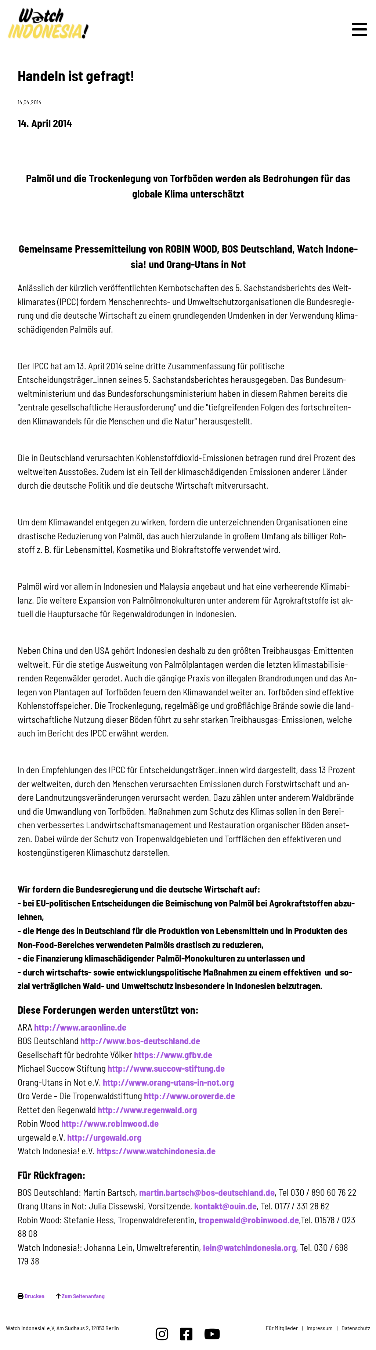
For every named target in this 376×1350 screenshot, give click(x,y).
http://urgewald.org (104, 1137)
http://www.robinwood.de (110, 1123)
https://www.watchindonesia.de (156, 1150)
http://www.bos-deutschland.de (140, 1040)
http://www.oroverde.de (189, 1095)
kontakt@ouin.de (225, 1205)
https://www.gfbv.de (173, 1054)
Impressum (320, 1327)
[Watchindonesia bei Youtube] (212, 1333)
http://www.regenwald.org (147, 1109)
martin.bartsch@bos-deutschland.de (207, 1192)
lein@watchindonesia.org (249, 1247)
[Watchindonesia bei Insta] (162, 1333)
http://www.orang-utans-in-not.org (168, 1081)
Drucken (34, 1295)
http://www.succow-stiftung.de (166, 1068)
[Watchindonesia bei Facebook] (186, 1333)
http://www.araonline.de (80, 1026)
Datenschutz (355, 1327)
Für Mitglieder (282, 1327)
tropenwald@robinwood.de (249, 1219)
